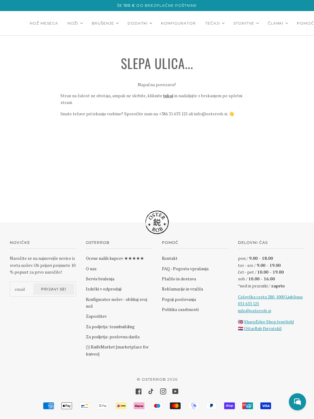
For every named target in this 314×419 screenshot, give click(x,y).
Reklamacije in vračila (182, 289)
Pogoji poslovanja (179, 299)
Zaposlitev (96, 316)
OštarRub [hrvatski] (262, 328)
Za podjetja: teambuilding (110, 326)
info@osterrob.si (254, 310)
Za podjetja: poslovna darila (113, 337)
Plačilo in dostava (179, 279)
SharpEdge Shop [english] (269, 322)
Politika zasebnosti (180, 309)
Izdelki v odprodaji (103, 289)
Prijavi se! (53, 289)
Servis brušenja (100, 279)
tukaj (168, 95)
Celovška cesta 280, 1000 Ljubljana (270, 297)
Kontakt (170, 258)
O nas (91, 268)
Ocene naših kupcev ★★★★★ (115, 258)
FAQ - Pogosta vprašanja (185, 268)
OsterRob (154, 379)
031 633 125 (248, 303)
